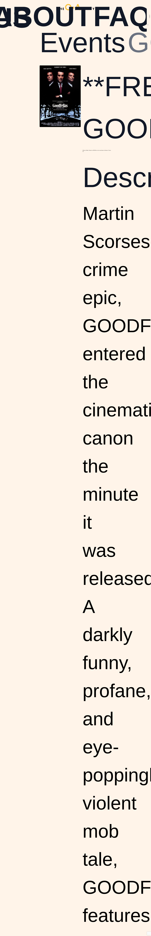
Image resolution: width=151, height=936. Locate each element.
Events (82, 42)
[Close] (148, 5)
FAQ (122, 17)
